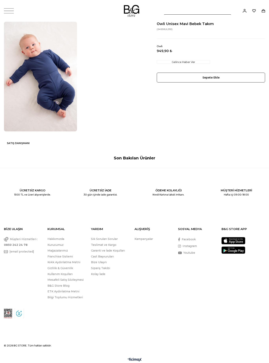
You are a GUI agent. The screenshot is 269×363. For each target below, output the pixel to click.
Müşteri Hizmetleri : (21, 242)
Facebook (189, 239)
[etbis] (8, 313)
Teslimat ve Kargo (103, 245)
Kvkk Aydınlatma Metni (63, 262)
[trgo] (19, 313)
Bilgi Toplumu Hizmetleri (65, 297)
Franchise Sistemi (60, 256)
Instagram (190, 246)
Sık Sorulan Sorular (104, 239)
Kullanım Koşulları (60, 274)
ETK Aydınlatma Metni (63, 291)
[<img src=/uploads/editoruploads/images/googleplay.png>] (233, 250)
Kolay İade (98, 274)
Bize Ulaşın (99, 262)
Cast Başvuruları (102, 256)
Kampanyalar (143, 239)
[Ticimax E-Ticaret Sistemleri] (135, 360)
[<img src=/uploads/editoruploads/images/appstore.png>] (233, 240)
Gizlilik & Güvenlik (60, 268)
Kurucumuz (55, 245)
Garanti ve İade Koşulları (108, 250)
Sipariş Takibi (100, 268)
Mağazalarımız (57, 250)
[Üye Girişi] (244, 11)
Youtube (189, 252)
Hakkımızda (55, 239)
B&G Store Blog (58, 285)
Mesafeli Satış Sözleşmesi (65, 280)
